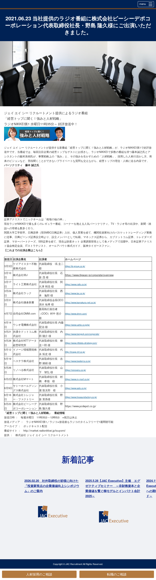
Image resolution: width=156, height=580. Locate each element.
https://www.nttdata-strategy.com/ (81, 342)
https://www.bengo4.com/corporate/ (82, 334)
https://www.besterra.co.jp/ (78, 361)
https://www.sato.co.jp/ (76, 388)
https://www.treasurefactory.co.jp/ (81, 397)
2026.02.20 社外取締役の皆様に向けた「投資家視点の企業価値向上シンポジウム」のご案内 (51, 485)
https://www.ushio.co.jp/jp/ (77, 324)
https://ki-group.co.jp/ (75, 266)
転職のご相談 (117, 574)
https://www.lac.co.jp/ (75, 293)
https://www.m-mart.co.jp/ (77, 379)
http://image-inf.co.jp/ (75, 351)
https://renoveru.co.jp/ (75, 370)
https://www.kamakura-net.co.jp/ (80, 302)
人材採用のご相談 (39, 574)
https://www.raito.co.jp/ (76, 284)
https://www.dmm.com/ (76, 313)
